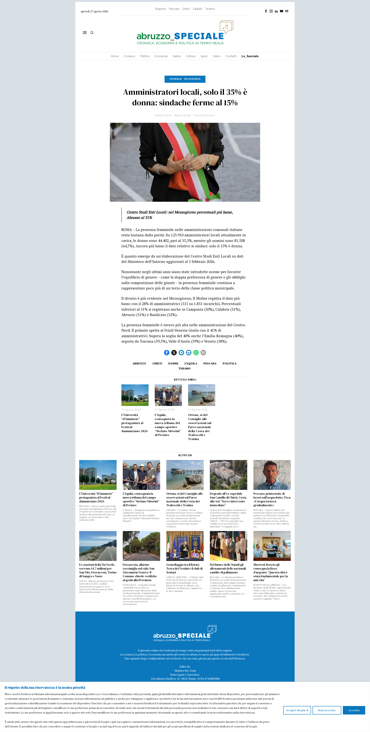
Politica (230, 363)
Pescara (174, 8)
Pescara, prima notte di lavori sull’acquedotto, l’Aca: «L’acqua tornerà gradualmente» (272, 499)
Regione (160, 8)
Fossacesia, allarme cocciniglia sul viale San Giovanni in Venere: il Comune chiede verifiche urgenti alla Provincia (140, 572)
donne (173, 363)
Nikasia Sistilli (182, 115)
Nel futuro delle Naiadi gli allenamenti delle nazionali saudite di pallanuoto (228, 568)
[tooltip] (266, 11)
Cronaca (175, 79)
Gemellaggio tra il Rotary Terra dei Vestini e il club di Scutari (184, 568)
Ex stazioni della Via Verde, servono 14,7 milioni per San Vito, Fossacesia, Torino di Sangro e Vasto (98, 570)
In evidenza (192, 79)
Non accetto (327, 710)
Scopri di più (295, 710)
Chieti (186, 8)
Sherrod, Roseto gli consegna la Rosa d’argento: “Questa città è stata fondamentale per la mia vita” (270, 572)
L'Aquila (197, 8)
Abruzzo (139, 363)
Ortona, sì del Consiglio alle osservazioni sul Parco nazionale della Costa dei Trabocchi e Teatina (199, 427)
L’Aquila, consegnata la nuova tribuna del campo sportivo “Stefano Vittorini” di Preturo (168, 425)
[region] (185, 707)
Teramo (210, 8)
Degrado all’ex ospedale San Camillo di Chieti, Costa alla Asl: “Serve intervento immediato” (228, 499)
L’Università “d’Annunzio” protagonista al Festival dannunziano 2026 (134, 423)
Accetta (354, 710)
